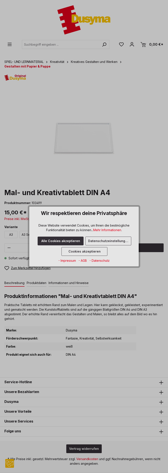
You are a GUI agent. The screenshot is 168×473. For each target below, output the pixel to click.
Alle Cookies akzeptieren (60, 241)
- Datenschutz (99, 260)
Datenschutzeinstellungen (108, 241)
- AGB (83, 260)
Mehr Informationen (107, 230)
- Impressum (67, 260)
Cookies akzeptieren (84, 251)
